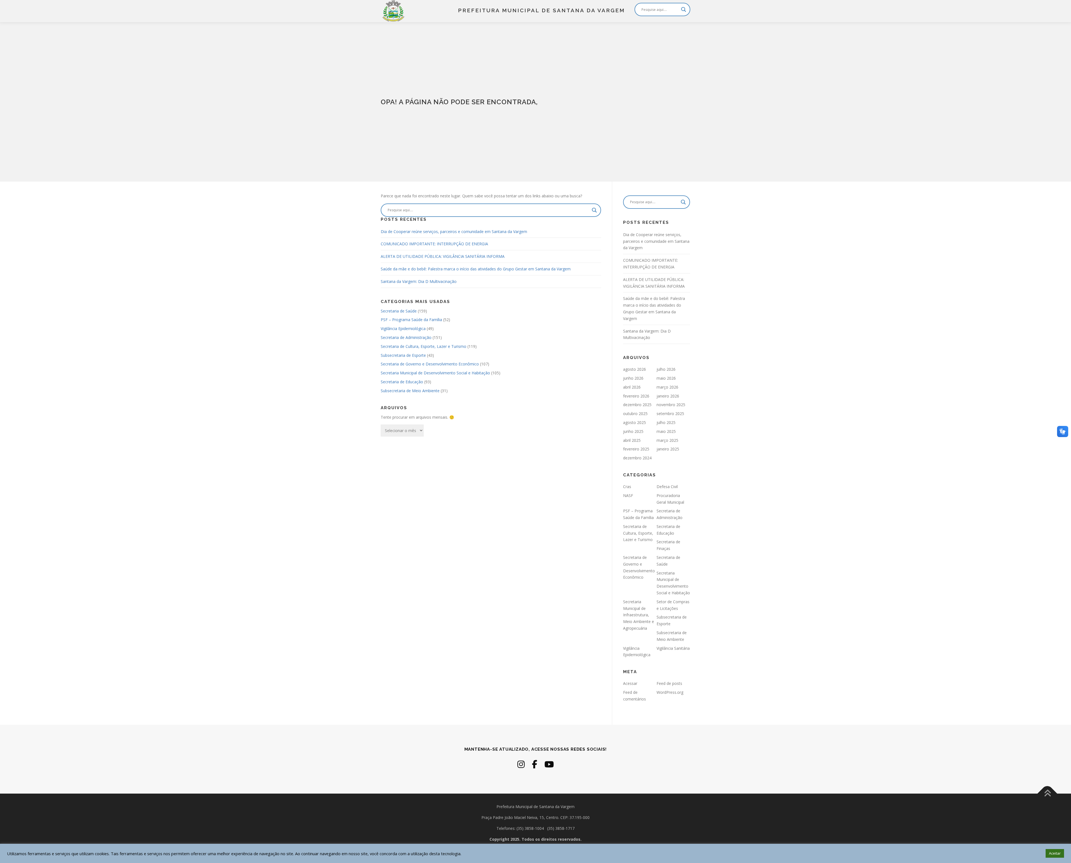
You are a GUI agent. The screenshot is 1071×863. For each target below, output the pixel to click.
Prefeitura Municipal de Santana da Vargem (541, 10)
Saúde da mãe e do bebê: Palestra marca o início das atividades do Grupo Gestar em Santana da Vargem (476, 268)
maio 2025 (666, 431)
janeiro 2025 (668, 449)
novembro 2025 (671, 404)
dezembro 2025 (637, 404)
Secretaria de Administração (406, 337)
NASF (628, 495)
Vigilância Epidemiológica (403, 328)
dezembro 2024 (637, 457)
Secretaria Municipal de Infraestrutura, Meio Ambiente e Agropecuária (638, 615)
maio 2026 (666, 378)
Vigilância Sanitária (673, 648)
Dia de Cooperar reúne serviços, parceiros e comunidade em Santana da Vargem (454, 231)
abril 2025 (632, 440)
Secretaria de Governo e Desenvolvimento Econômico (430, 364)
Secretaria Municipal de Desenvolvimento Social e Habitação (435, 372)
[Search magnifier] (684, 9)
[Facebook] (534, 764)
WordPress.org (670, 692)
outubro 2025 (635, 413)
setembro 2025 (670, 413)
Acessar (630, 683)
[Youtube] (549, 764)
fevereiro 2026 (636, 396)
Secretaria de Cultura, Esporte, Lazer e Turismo (423, 346)
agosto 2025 (634, 422)
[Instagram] (521, 764)
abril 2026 (632, 387)
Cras (627, 486)
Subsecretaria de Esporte (403, 355)
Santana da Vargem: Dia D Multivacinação (419, 281)
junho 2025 (633, 431)
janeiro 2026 (668, 396)
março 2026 (667, 387)
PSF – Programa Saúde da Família (411, 319)
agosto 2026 (634, 369)
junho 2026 (633, 378)
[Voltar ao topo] (1047, 794)
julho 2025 (666, 422)
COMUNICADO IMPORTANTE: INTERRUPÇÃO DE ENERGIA (434, 243)
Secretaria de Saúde (399, 311)
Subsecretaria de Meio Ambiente (410, 390)
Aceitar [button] (1055, 853)
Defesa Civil (667, 486)
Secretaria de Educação (402, 381)
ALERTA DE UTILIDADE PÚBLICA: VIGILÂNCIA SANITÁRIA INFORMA (443, 256)
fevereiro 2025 (636, 449)
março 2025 (667, 440)
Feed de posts (669, 683)
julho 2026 (666, 369)
